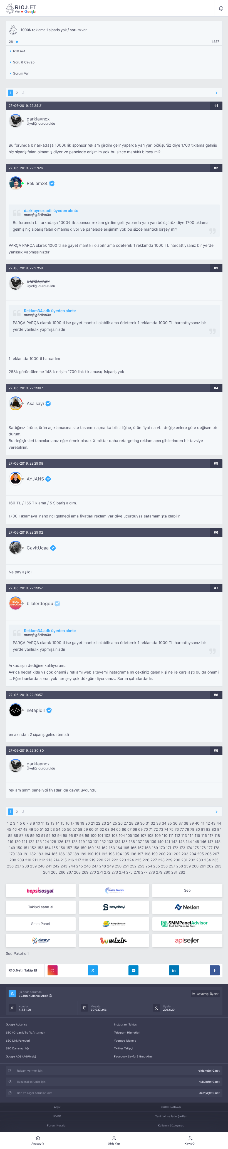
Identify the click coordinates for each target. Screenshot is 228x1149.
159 (83, 847)
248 (102, 866)
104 (122, 835)
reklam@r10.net (209, 1070)
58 (80, 829)
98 (81, 835)
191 (97, 854)
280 (166, 872)
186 (62, 854)
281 (174, 872)
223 (122, 860)
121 (24, 841)
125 (53, 841)
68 (135, 829)
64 (113, 829)
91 (43, 835)
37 (181, 823)
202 (177, 854)
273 (114, 872)
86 (16, 835)
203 (185, 854)
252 (133, 866)
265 (54, 872)
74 (166, 829)
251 (126, 866)
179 (12, 854)
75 (171, 829)
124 (46, 841)
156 (62, 847)
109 (158, 835)
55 (63, 829)
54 (58, 829)
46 (14, 829)
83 (214, 829)
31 (148, 823)
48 (25, 829)
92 (48, 835)
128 (74, 841)
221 (107, 860)
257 (172, 866)
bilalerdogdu (40, 603)
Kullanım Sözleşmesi (171, 1125)
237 (18, 866)
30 (142, 823)
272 (107, 872)
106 (136, 835)
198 (147, 854)
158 (76, 847)
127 (67, 841)
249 (110, 866)
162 (104, 847)
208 (12, 860)
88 (26, 835)
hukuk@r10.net (209, 1081)
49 (31, 829)
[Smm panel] (187, 924)
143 (182, 841)
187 (69, 854)
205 (200, 854)
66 (124, 829)
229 (169, 860)
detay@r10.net (209, 1092)
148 (217, 841)
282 (182, 872)
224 (130, 860)
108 (150, 835)
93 (54, 835)
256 (164, 866)
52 (47, 829)
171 (168, 847)
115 (197, 835)
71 (151, 829)
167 (140, 847)
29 (137, 823)
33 (158, 823)
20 (87, 823)
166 (133, 847)
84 (219, 829)
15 (63, 823)
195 (126, 854)
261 (203, 866)
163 (112, 847)
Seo (187, 890)
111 (171, 835)
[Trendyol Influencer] (114, 940)
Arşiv (57, 1107)
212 (42, 860)
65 (118, 829)
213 (49, 860)
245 (79, 866)
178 (216, 847)
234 (207, 860)
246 (87, 866)
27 (126, 823)
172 (175, 847)
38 (186, 823)
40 (197, 823)
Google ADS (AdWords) (21, 1056)
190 (90, 854)
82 (208, 829)
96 (70, 835)
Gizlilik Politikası (171, 1107)
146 (203, 841)
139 (153, 841)
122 (31, 841)
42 (207, 823)
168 (148, 847)
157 (69, 847)
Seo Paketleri (17, 953)
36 (175, 823)
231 (184, 860)
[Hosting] (114, 890)
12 (47, 823)
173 (182, 847)
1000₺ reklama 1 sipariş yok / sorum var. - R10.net (21, 8)
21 (93, 823)
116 (204, 835)
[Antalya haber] (114, 924)
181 (26, 854)
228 (161, 860)
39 (191, 823)
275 (129, 872)
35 (169, 823)
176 (203, 847)
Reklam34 (37, 183)
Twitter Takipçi (123, 1048)
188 (76, 854)
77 (182, 829)
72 (156, 829)
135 (125, 841)
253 (141, 866)
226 (146, 860)
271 (100, 872)
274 (122, 872)
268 (77, 872)
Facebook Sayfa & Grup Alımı (133, 1056)
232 (192, 860)
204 (192, 854)
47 (20, 829)
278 (151, 872)
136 (132, 841)
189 (83, 854)
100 (93, 835)
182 (33, 854)
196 (133, 854)
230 (177, 860)
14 (58, 823)
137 (139, 841)
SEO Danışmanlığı (17, 1048)
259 (187, 866)
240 (41, 866)
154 (47, 847)
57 (75, 829)
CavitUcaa (38, 548)
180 (19, 854)
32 (153, 823)
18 (77, 823)
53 (52, 829)
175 (196, 847)
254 (148, 866)
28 (131, 823)
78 (187, 829)
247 (95, 866)
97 (76, 835)
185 (54, 854)
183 (40, 854)
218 (85, 860)
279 (159, 872)
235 (215, 860)
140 (160, 841)
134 (117, 841)
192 (104, 854)
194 (119, 854)
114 (191, 835)
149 (12, 847)
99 (87, 835)
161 (97, 847)
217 (78, 860)
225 (138, 860)
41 (202, 823)
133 (110, 841)
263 (218, 866)
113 (184, 835)
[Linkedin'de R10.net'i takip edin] (174, 970)
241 (49, 866)
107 (143, 835)
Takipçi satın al (40, 907)
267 (69, 872)
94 (59, 835)
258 (179, 866)
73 (161, 829)
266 (62, 872)
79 (192, 829)
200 (162, 854)
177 (209, 847)
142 (174, 841)
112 (177, 835)
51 (42, 829)
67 (129, 829)
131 (96, 841)
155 (55, 847)
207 (216, 854)
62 (102, 829)
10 (38, 823)
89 (32, 835)
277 (144, 872)
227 (153, 860)
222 (114, 860)
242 (56, 866)
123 (39, 841)
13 (52, 823)
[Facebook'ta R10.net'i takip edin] (215, 970)
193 (111, 854)
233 (199, 860)
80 (197, 829)
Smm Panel (40, 923)
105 (129, 835)
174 (189, 847)
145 (196, 841)
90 (38, 835)
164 (119, 847)
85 (10, 835)
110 (164, 835)
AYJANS (35, 479)
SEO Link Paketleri (18, 1040)
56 (69, 829)
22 (98, 823)
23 (103, 823)
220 (99, 860)
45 (9, 829)
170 (162, 847)
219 (92, 860)
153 (40, 847)
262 (210, 866)
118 (217, 835)
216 (71, 860)
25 (115, 823)
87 (21, 835)
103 (114, 835)
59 (85, 829)
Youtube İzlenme (125, 1040)
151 (26, 847)
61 (96, 829)
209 (20, 860)
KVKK (57, 1116)
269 (85, 872)
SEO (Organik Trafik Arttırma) (25, 1032)
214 (56, 860)
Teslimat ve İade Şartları (171, 1116)
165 (126, 847)
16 (68, 823)
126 (60, 841)
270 (93, 872)
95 (65, 835)
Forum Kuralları (57, 1125)
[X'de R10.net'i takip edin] (93, 970)
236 (10, 866)
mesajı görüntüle (37, 215)
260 (195, 866)
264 (46, 872)
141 (167, 841)
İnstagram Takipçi (125, 1024)
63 (107, 829)
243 (64, 866)
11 (42, 823)
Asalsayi (35, 403)
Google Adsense (16, 1024)
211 (35, 860)
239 (33, 866)
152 (33, 847)
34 (164, 823)
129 (82, 841)
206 (208, 854)
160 (91, 847)
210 (28, 860)
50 (36, 829)
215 (64, 860)
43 (213, 823)
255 (156, 866)
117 (210, 835)
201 (170, 854)
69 (140, 829)
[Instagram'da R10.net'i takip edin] (53, 970)
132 (103, 841)
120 (17, 841)
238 (25, 866)
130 (89, 841)
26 (120, 823)
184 (47, 854)
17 (72, 823)
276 (137, 872)
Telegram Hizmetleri (127, 1032)
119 (10, 841)
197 (140, 854)
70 (146, 829)
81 (203, 829)
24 (109, 823)
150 (19, 847)
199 (155, 854)
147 (210, 841)
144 (189, 841)
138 (146, 841)
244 (71, 866)
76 (177, 829)
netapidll (36, 710)
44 (219, 823)
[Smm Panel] (41, 890)
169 (155, 847)
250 (118, 866)
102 (107, 835)
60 (91, 829)
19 (82, 823)
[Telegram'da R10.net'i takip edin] (133, 970)
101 (100, 835)
